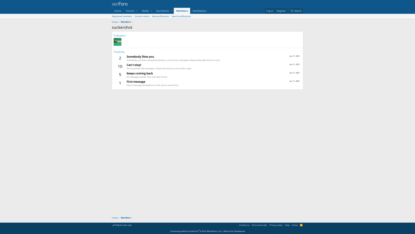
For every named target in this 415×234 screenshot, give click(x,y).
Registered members (122, 16)
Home (117, 10)
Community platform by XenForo (196, 231)
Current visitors (142, 16)
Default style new (123, 225)
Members (182, 10)
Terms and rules (259, 225)
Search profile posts (181, 16)
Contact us (244, 225)
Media (145, 10)
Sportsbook (162, 10)
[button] (137, 11)
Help (287, 225)
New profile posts (160, 16)
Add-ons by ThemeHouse (234, 231)
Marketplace (199, 10)
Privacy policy (276, 225)
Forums (130, 10)
